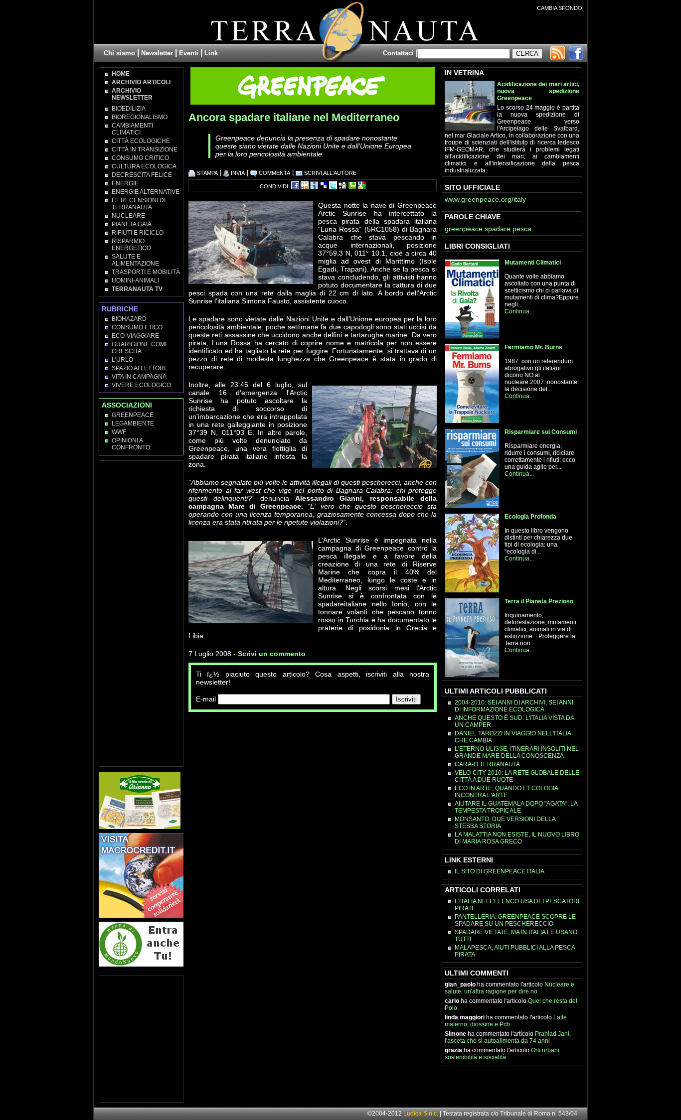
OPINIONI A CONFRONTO (131, 444)
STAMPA (206, 173)
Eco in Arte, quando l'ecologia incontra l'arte (506, 792)
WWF (119, 431)
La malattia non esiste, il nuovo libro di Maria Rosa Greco (517, 838)
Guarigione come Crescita (140, 348)
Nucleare (128, 215)
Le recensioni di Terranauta (139, 204)
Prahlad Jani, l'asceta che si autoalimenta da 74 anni (508, 1037)
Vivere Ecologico (141, 385)
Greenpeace (133, 415)
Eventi (188, 53)
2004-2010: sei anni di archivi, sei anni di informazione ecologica (514, 706)
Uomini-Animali (135, 280)
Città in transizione (144, 149)
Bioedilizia (129, 108)
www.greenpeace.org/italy (485, 199)
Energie (125, 183)
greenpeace (464, 229)
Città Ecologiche (141, 141)
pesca (521, 229)
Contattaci (398, 53)
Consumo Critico (140, 157)
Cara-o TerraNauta (487, 764)
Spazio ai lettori (139, 368)
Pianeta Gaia (132, 224)
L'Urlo (122, 359)
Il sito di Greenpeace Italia (499, 871)
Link (211, 53)
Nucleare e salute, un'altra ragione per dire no (509, 988)
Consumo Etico (137, 327)
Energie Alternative (145, 191)
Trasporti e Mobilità (146, 272)
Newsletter (157, 53)
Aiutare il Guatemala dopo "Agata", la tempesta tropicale (516, 807)
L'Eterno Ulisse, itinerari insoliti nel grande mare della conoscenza (517, 752)
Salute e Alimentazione (135, 260)
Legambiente (133, 423)
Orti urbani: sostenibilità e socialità (503, 1054)
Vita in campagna (139, 376)
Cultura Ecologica (144, 166)
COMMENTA (273, 173)
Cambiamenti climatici (132, 129)
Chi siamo (119, 53)
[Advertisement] (305, 732)
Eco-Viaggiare (135, 335)
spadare (498, 229)
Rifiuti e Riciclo (138, 232)
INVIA (237, 173)
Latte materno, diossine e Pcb (506, 1021)
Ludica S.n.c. (420, 1113)
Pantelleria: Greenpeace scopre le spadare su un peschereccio (515, 920)
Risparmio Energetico (131, 245)
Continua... (519, 311)
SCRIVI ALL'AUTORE (329, 173)
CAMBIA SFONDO (559, 8)
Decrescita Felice (142, 174)
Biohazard (129, 318)
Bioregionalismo (140, 117)
